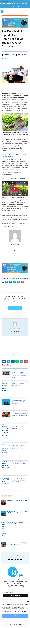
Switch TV (23, 223)
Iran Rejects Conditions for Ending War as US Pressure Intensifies (19, 426)
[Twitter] (11, 6)
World (6, 58)
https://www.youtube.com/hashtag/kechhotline (14, 178)
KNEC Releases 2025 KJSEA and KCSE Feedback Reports (17, 522)
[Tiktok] (22, 6)
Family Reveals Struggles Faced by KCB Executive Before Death (18, 480)
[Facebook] (9, 6)
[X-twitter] (12, 559)
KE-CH (8, 278)
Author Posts (15, 331)
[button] (27, 601)
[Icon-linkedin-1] (18, 559)
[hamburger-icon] (17, 11)
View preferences (15, 624)
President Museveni (17, 278)
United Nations (19, 110)
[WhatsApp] (17, 6)
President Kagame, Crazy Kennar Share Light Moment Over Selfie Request (19, 401)
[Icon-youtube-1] (15, 559)
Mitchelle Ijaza (15, 244)
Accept (15, 616)
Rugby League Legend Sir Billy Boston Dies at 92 (17, 501)
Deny (15, 620)
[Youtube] (19, 6)
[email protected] (5, 1)
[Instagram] (14, 6)
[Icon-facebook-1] (9, 559)
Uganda (25, 278)
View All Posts (15, 251)
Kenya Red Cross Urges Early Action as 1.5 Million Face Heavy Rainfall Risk (20, 446)
